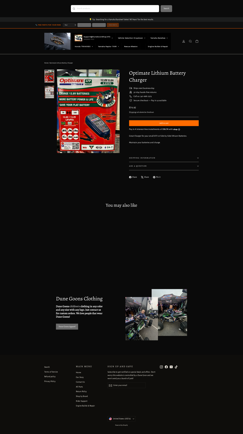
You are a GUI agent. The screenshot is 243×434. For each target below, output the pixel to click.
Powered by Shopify (121, 425)
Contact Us (80, 382)
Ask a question (138, 166)
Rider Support (81, 401)
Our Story (80, 377)
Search (166, 8)
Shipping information (142, 158)
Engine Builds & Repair (85, 406)
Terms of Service (51, 372)
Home (46, 63)
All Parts (79, 387)
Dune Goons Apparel (67, 326)
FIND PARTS (113, 25)
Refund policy (50, 377)
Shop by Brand (82, 396)
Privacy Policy (50, 381)
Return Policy (81, 391)
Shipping (132, 112)
